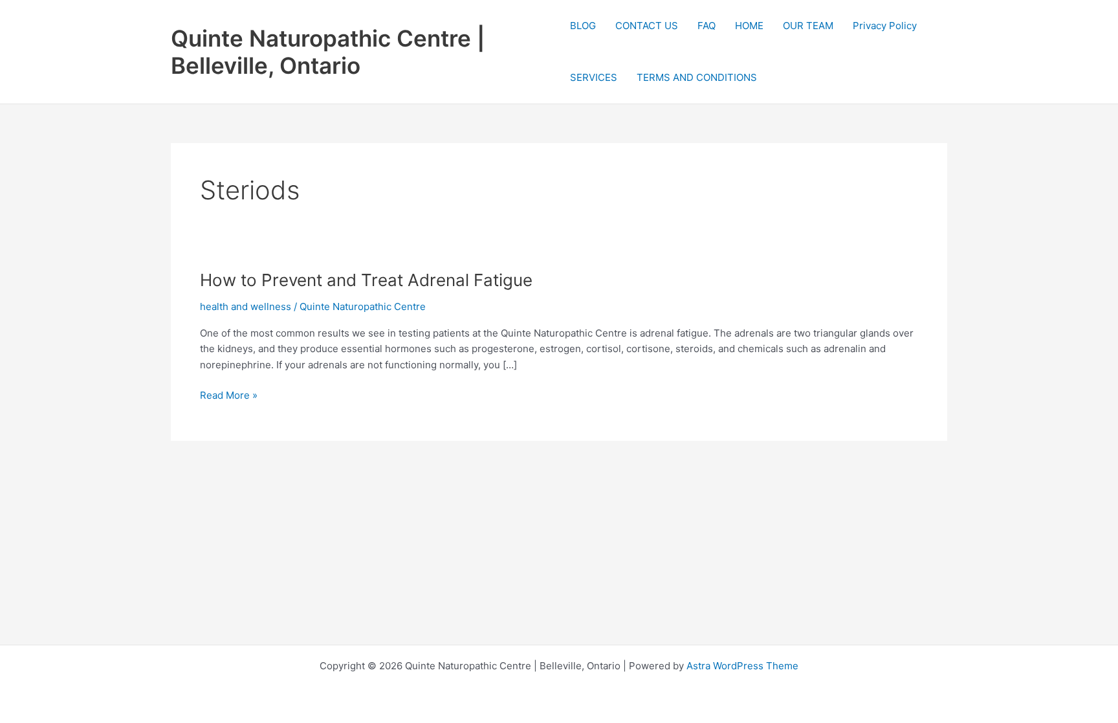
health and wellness (245, 306)
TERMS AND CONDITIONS (697, 77)
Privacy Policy (885, 25)
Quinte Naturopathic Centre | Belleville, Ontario (328, 52)
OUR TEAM (808, 25)
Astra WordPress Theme (742, 666)
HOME (749, 25)
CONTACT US (646, 25)
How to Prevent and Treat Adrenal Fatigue (366, 280)
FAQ (706, 25)
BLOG (583, 25)
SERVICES (593, 77)
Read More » (229, 396)
